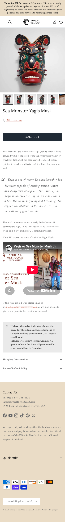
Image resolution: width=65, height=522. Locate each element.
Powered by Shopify (50, 510)
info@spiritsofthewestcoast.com (21, 307)
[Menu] (4, 22)
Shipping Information (15, 359)
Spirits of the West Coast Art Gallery (25, 510)
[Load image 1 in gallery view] (32, 60)
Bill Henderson (14, 120)
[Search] (11, 22)
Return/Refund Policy (15, 368)
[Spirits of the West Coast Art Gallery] (32, 22)
